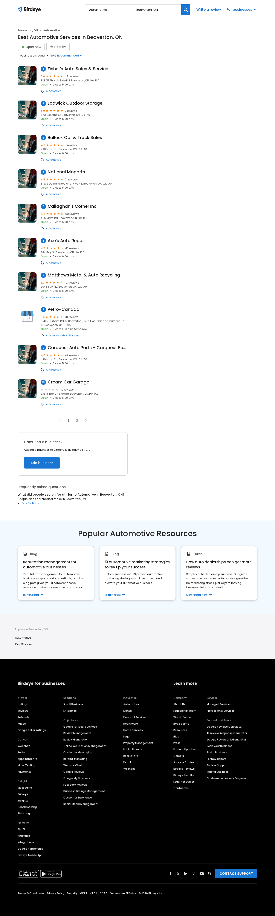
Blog (176, 736)
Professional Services (221, 711)
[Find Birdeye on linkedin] (186, 873)
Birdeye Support (217, 765)
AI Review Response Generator (227, 733)
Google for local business (80, 726)
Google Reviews (73, 772)
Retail (127, 762)
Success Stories (183, 762)
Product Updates (184, 749)
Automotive (53, 91)
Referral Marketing (75, 759)
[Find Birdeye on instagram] (193, 873)
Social (21, 752)
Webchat (24, 746)
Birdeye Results (183, 775)
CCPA (103, 893)
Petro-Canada (63, 309)
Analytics (24, 836)
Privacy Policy (55, 893)
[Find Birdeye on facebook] (170, 873)
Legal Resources (184, 781)
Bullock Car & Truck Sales (75, 137)
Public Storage (132, 749)
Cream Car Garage (68, 382)
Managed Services (219, 704)
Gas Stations (70, 335)
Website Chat (72, 765)
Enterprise (70, 711)
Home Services (133, 730)
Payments (24, 772)
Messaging (25, 787)
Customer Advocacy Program (226, 778)
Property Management (138, 743)
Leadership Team (184, 711)
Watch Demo (182, 717)
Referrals (23, 717)
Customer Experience (77, 797)
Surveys (23, 794)
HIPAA (93, 893)
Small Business (73, 704)
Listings (23, 704)
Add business (42, 463)
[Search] (185, 9)
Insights (23, 800)
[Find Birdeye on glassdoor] (209, 873)
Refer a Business (218, 772)
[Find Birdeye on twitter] (178, 873)
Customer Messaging (77, 752)
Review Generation (76, 739)
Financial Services (135, 717)
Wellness (129, 769)
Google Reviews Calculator (224, 726)
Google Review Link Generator (226, 739)
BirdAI (21, 829)
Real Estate (130, 756)
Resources (180, 730)
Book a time (181, 723)
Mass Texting (26, 765)
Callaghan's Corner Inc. (72, 206)
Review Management (77, 733)
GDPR (83, 893)
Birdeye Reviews (184, 769)
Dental (127, 711)
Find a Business (217, 752)
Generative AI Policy (123, 893)
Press (176, 743)
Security (72, 893)
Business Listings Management (84, 791)
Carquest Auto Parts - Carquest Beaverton (88, 347)
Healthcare (130, 723)
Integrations (26, 842)
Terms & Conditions (31, 893)
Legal (126, 736)
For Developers (216, 759)
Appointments (27, 759)
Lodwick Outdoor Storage (75, 103)
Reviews (23, 711)
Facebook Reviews (75, 784)
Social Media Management (81, 804)
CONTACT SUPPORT (236, 873)
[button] (85, 420)
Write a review (208, 9)
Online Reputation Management (85, 746)
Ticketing (24, 813)
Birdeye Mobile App (30, 855)
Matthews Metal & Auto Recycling (84, 275)
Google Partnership (30, 848)
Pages (22, 723)
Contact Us (181, 788)
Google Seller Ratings (32, 730)
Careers (178, 756)
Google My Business (76, 778)
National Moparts (66, 172)
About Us (179, 704)
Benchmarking (27, 807)
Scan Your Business (219, 746)
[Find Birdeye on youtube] (202, 873)
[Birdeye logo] (30, 10)
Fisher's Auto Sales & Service (78, 69)
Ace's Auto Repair (66, 240)
